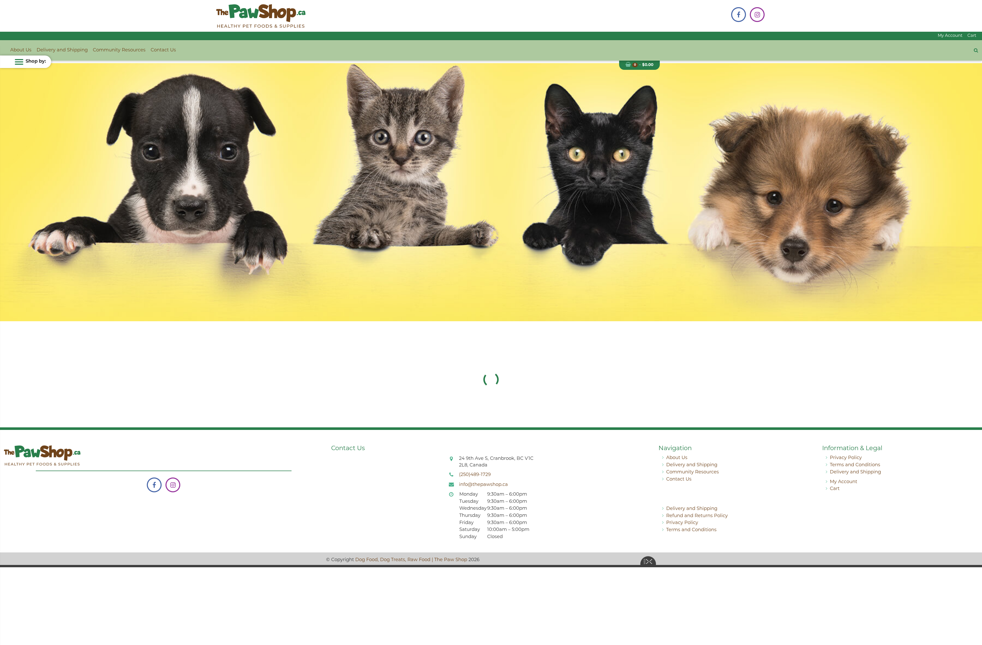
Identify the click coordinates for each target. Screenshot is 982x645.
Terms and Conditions (855, 465)
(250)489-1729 (475, 475)
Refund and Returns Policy (697, 516)
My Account (950, 36)
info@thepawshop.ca (483, 485)
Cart (971, 36)
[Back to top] (974, 620)
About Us (20, 50)
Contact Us (163, 50)
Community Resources (119, 50)
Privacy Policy (846, 458)
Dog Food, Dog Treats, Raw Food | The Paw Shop (411, 560)
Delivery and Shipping (62, 50)
